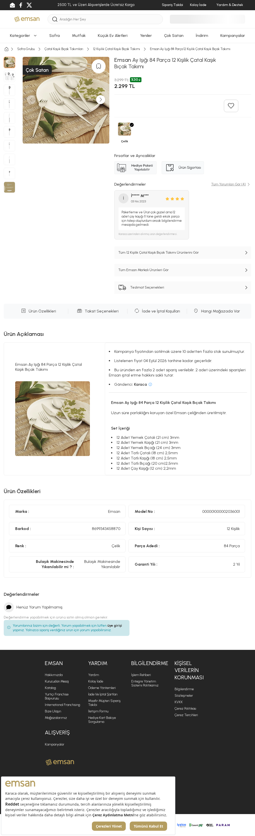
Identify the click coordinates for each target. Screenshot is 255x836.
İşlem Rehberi (141, 675)
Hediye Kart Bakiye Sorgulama (102, 720)
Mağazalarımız (56, 718)
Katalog (50, 688)
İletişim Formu (98, 711)
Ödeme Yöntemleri (102, 688)
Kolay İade (95, 681)
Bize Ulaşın (53, 711)
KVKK (179, 702)
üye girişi (114, 625)
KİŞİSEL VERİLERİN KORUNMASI (189, 670)
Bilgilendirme (184, 689)
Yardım (93, 675)
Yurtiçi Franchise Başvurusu (56, 696)
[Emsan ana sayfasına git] (60, 762)
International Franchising (62, 705)
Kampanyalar (54, 744)
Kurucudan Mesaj (57, 681)
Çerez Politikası (185, 708)
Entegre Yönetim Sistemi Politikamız (145, 683)
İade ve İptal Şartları (103, 694)
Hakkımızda (54, 675)
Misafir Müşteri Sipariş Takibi (104, 703)
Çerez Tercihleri (186, 715)
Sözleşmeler (184, 695)
